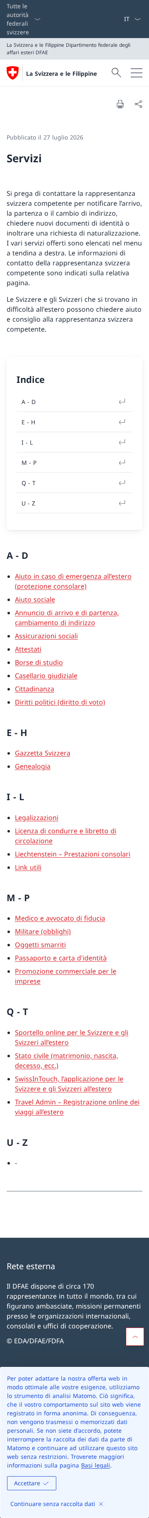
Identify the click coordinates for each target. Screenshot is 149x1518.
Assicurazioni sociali (46, 635)
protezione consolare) (52, 586)
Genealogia (32, 766)
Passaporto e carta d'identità (61, 957)
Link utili (28, 867)
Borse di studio (39, 662)
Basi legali (95, 1465)
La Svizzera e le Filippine (61, 73)
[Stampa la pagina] (120, 104)
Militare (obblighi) (43, 931)
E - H (28, 422)
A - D (29, 402)
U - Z (28, 503)
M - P (29, 463)
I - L (27, 442)
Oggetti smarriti (40, 944)
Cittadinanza (34, 688)
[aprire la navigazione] (136, 73)
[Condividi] (138, 104)
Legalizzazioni (36, 817)
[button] (135, 1337)
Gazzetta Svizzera (42, 753)
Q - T (29, 483)
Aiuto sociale (35, 599)
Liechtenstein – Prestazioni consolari (72, 854)
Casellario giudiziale (46, 675)
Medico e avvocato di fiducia (60, 918)
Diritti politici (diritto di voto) (60, 702)
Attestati (28, 649)
